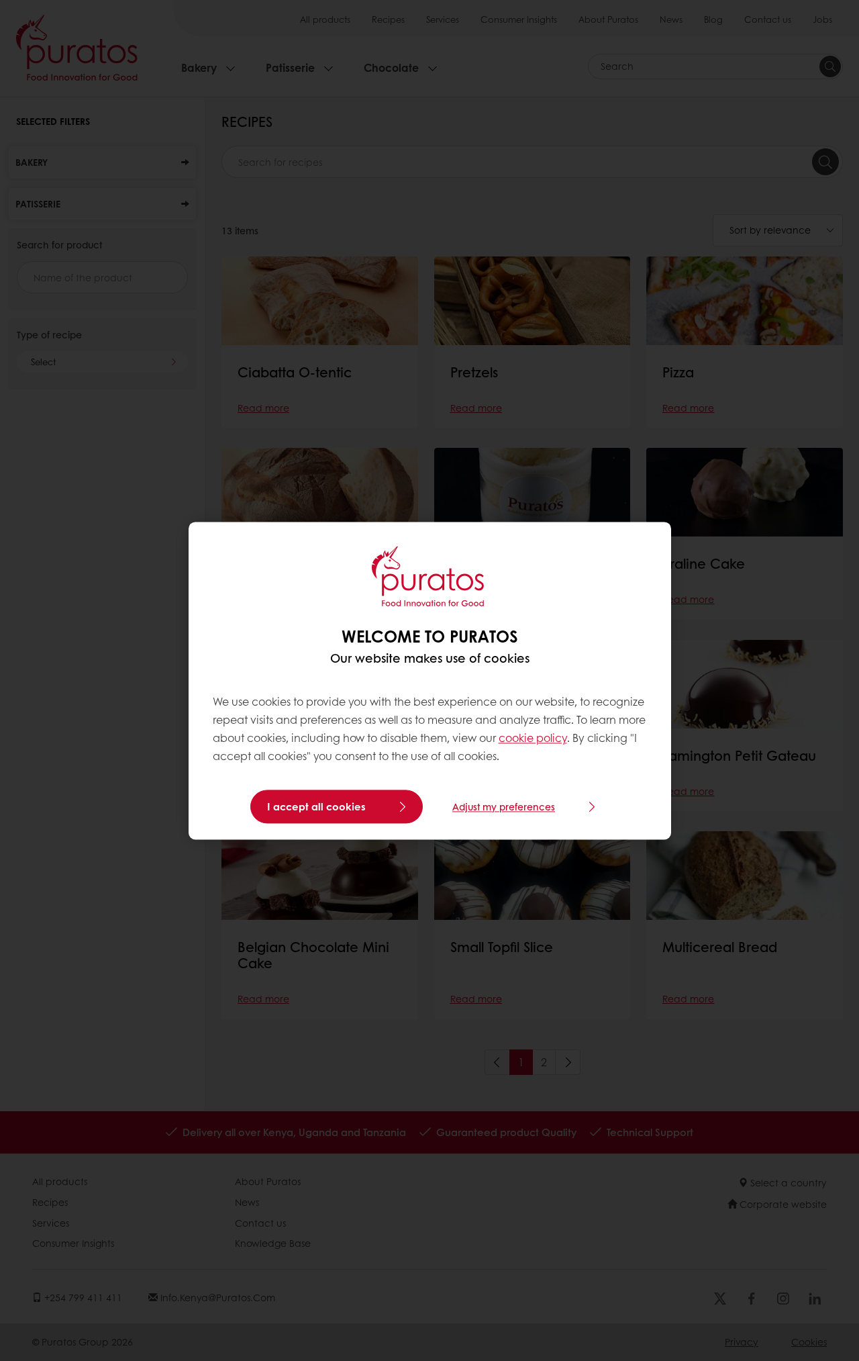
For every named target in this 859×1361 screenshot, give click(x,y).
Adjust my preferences (503, 806)
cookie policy (533, 738)
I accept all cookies (316, 806)
